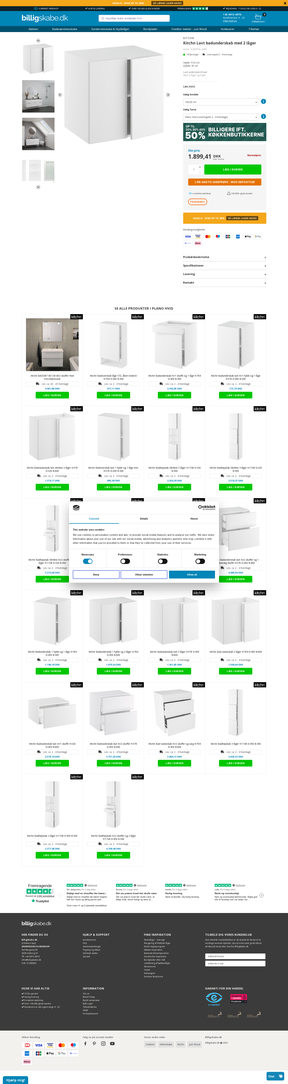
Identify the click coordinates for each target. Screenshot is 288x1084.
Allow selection (144, 574)
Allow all (192, 574)
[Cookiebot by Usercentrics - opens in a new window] (200, 507)
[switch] (125, 561)
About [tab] (194, 518)
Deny (96, 574)
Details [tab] (144, 518)
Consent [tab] (94, 518)
